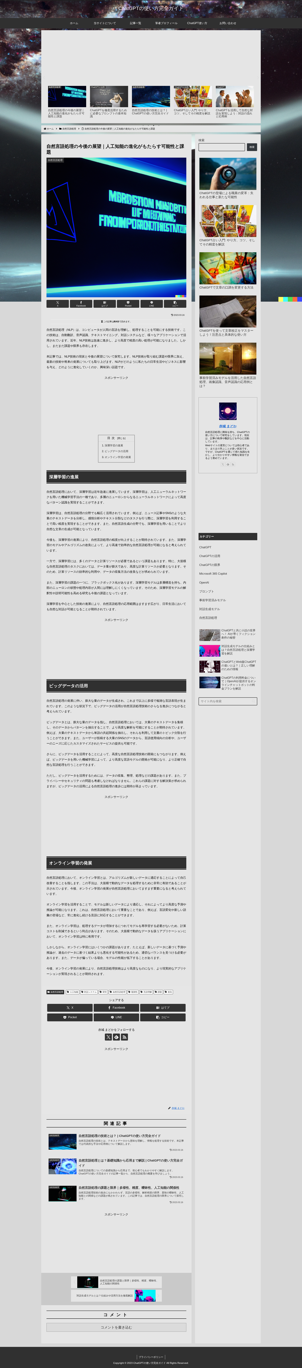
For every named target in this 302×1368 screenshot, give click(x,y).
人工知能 (74, 992)
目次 (111, 438)
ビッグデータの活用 (116, 451)
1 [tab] (143, 125)
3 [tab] (153, 125)
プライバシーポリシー (151, 1357)
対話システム (90, 992)
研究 (105, 992)
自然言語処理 (57, 992)
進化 (170, 992)
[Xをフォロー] (108, 1037)
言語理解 (147, 992)
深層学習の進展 (114, 445)
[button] (175, 304)
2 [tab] (148, 125)
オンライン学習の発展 (118, 457)
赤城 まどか (228, 426)
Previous (44, 77)
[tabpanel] (67, 102)
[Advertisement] (151, 56)
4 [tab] (159, 125)
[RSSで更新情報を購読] (124, 1037)
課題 (160, 992)
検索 (201, 140)
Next (258, 77)
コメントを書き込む (116, 1327)
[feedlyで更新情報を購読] (116, 1037)
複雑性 (134, 992)
